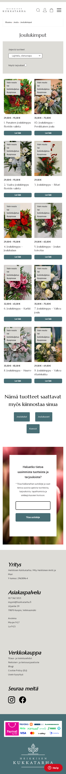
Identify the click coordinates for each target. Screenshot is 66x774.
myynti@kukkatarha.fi (19, 602)
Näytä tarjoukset (16, 65)
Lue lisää (18, 133)
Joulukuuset (44, 417)
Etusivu (8, 22)
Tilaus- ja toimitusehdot (20, 658)
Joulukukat (22, 417)
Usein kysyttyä (15, 674)
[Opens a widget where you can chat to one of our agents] (53, 768)
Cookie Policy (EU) (17, 670)
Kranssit (33, 429)
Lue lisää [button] (48, 195)
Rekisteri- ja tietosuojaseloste (23, 662)
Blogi (11, 666)
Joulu (16, 22)
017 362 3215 (14, 598)
